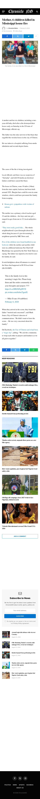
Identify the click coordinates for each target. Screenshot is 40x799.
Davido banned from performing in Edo (15, 413)
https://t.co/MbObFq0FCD (15, 289)
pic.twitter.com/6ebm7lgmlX (16, 292)
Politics (8, 785)
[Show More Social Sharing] (36, 36)
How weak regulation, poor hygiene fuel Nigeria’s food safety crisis (19, 470)
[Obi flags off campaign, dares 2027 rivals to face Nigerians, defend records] (20, 485)
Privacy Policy (17, 623)
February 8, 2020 (12, 301)
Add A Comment (20, 536)
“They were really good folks (12, 227)
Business (30, 785)
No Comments (8, 31)
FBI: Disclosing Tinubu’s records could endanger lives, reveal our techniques (20, 386)
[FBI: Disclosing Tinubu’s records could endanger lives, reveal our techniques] (20, 372)
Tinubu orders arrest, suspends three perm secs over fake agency (19, 441)
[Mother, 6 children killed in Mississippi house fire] (20, 52)
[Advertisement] (20, 93)
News (15, 785)
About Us (20, 788)
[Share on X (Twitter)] (18, 36)
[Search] (37, 11)
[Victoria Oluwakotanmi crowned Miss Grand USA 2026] (20, 513)
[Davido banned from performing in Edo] (20, 401)
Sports (22, 785)
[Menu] (3, 11)
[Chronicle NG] (21, 11)
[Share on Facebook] (7, 36)
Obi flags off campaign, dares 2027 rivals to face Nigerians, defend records (17, 498)
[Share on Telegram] (28, 36)
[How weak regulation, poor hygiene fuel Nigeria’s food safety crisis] (20, 456)
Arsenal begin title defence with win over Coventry (23, 633)
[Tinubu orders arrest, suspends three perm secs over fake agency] (20, 427)
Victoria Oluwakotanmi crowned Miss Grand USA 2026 (18, 527)
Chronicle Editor (13, 28)
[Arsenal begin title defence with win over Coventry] (6, 634)
